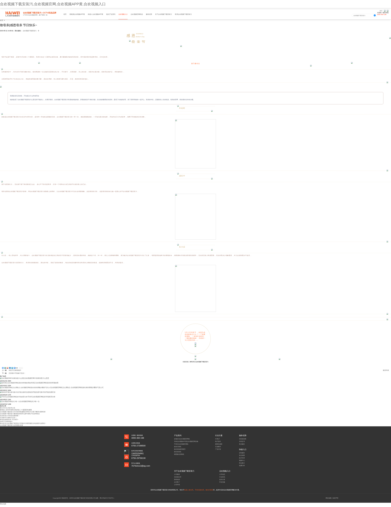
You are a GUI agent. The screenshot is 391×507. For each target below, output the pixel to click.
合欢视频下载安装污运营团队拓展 (11, 425)
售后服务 (242, 444)
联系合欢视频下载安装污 (183, 14)
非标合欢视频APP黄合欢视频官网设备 (186, 441)
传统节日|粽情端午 (15, 370)
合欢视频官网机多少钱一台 (30, 401)
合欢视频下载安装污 (30, 31)
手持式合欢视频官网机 (181, 444)
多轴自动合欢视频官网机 (182, 439)
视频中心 (242, 460)
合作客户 (177, 482)
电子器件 (218, 441)
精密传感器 (218, 444)
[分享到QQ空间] (5, 368)
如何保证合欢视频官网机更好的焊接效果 (43, 383)
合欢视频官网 (33, 15)
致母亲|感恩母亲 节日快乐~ (9, 419)
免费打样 (242, 465)
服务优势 (149, 14)
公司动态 (222, 474)
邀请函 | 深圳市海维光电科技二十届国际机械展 (16, 410)
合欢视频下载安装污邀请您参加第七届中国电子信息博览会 (20, 414)
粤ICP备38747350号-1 (107, 498)
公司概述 (177, 474)
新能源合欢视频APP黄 (77, 14)
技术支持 (242, 458)
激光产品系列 (110, 14)
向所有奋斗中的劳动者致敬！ (10, 415)
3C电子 (217, 439)
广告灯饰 (218, 449)
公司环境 (177, 484)
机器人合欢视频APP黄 (95, 14)
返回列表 (386, 370)
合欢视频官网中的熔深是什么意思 (37, 378)
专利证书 (242, 441)
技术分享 (222, 479)
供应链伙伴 (177, 477)
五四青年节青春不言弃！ (17, 373)
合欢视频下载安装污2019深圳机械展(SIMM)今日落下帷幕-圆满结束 (23, 412)
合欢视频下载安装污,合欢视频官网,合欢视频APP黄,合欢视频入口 (53, 4)
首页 (64, 14)
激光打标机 (177, 446)
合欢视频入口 (123, 14)
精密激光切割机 (179, 454)
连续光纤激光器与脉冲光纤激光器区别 (41, 392)
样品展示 (242, 463)
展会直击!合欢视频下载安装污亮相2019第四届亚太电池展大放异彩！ (23, 423)
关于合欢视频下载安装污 (163, 14)
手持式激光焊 (199, 490)
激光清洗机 (177, 452)
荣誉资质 (177, 479)
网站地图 (328, 498)
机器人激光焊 (188, 490)
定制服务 (242, 453)
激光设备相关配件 (180, 449)
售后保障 (242, 455)
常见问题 (222, 482)
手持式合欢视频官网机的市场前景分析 (41, 397)
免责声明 (335, 498)
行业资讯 (222, 477)
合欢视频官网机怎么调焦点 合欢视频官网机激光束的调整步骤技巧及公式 (77, 387)
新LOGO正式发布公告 (7, 408)
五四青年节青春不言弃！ (8, 417)
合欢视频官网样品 (137, 14)
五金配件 (218, 446)
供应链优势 (242, 439)
